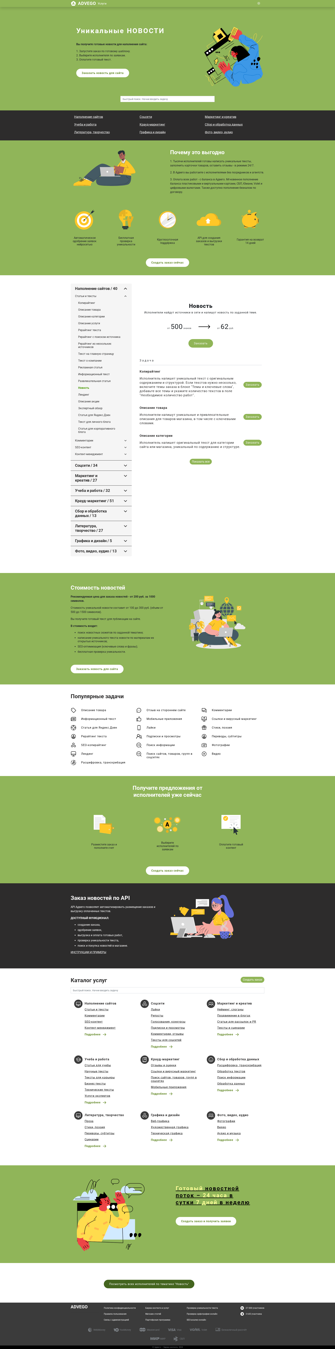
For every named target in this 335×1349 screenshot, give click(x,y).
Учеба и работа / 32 (92, 490)
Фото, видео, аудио (219, 132)
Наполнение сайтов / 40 (96, 288)
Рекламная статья (90, 367)
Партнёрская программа (157, 1320)
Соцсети (146, 117)
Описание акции (88, 401)
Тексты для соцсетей (166, 1040)
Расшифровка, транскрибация (103, 762)
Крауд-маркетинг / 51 (94, 501)
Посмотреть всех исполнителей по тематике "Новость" (149, 1284)
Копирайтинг (86, 303)
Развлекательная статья (94, 381)
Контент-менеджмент (89, 454)
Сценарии (92, 1139)
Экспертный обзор (90, 408)
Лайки (151, 727)
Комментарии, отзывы (167, 1034)
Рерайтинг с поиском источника (99, 337)
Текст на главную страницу (96, 353)
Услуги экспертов (97, 1095)
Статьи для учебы (98, 1065)
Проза (89, 1121)
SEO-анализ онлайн (196, 1320)
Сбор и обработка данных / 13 (91, 513)
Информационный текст (94, 374)
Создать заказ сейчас (167, 262)
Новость (83, 387)
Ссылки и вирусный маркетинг (234, 719)
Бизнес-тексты (95, 1083)
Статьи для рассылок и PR (236, 1021)
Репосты (157, 1015)
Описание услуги (89, 323)
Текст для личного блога (94, 422)
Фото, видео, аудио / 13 (96, 551)
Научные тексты (96, 1071)
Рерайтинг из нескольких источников (94, 345)
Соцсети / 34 (86, 465)
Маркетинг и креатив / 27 (86, 478)
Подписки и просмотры (164, 736)
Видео (216, 753)
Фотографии (221, 745)
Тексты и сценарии (231, 1027)
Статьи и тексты (85, 296)
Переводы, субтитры (227, 736)
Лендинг (83, 394)
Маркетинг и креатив (220, 117)
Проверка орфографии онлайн (202, 1314)
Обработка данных (231, 1083)
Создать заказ (252, 979)
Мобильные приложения (164, 719)
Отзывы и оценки (163, 1065)
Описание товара (89, 309)
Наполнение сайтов (88, 117)
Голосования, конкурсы (168, 1021)
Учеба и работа (85, 124)
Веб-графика (160, 1121)
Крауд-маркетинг (152, 124)
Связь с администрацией (116, 1320)
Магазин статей (153, 1314)
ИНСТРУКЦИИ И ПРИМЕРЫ (88, 952)
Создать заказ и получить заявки (206, 1221)
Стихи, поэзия (222, 727)
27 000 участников (255, 1308)
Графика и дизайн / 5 (93, 541)
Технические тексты (99, 1089)
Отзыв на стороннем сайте (166, 710)
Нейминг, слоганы (230, 1009)
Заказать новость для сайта (103, 73)
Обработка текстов (231, 1071)
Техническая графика (167, 1133)
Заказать (201, 343)
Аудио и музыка (229, 1133)
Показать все (201, 461)
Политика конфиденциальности (120, 1308)
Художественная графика (170, 1127)
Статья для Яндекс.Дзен (94, 415)
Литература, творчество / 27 (89, 528)
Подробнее (93, 1034)
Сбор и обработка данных (224, 124)
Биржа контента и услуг (157, 1308)
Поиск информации (161, 745)
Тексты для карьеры (100, 1077)
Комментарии (84, 440)
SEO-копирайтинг (93, 745)
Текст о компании (90, 360)
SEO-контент (83, 447)
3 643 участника (254, 1314)
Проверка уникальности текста (202, 1308)
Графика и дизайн (153, 132)
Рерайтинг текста (89, 330)
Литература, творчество (92, 132)
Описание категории (91, 316)
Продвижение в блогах (233, 1015)
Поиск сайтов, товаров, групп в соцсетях (169, 755)
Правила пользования (115, 1314)
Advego (92, 3)
